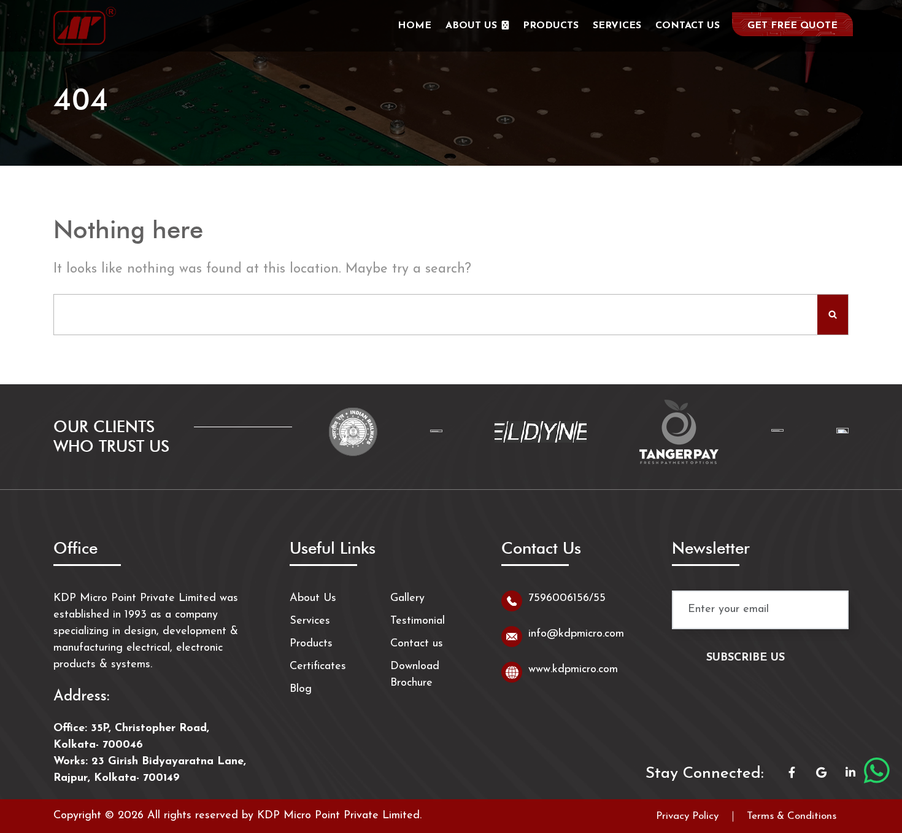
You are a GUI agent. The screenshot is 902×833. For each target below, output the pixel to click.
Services (617, 26)
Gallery (407, 598)
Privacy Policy (687, 816)
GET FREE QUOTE (792, 26)
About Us (471, 26)
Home (414, 26)
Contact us (687, 26)
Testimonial (417, 621)
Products (551, 26)
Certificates (318, 666)
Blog (301, 689)
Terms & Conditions (791, 816)
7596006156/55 (567, 598)
